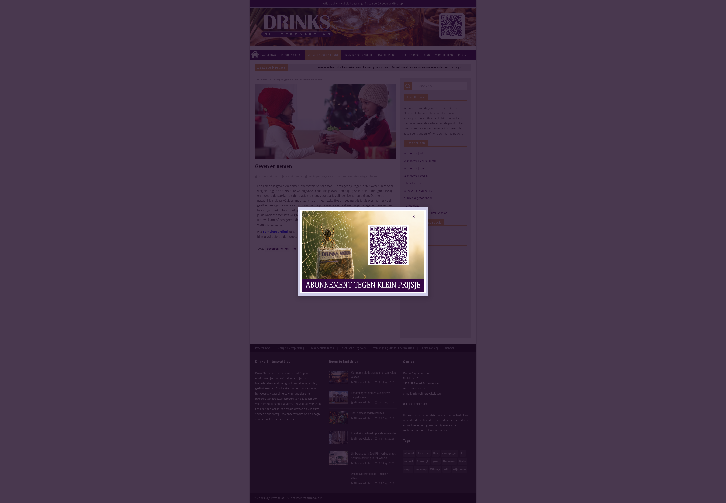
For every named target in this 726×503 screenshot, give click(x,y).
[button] (414, 216)
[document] (363, 251)
